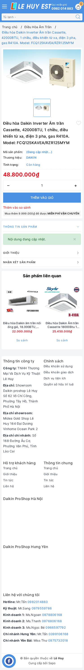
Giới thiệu (10, 474)
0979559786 (42, 608)
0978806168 (52, 615)
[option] (42, 72)
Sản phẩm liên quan (42, 275)
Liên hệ (8, 486)
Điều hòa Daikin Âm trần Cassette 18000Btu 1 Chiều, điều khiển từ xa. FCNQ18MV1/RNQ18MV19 (62, 325)
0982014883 (38, 602)
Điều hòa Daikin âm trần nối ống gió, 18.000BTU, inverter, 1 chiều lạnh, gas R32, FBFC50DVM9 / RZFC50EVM (22, 325)
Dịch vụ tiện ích (55, 378)
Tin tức (8, 480)
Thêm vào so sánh (17, 207)
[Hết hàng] (41, 301)
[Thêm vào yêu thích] (78, 123)
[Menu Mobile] (4, 5)
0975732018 (58, 640)
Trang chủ (10, 468)
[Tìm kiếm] (77, 17)
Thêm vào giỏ (42, 198)
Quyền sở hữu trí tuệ (59, 384)
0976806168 (52, 621)
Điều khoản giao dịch (59, 372)
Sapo (52, 663)
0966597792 (55, 627)
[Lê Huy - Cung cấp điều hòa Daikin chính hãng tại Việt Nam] (31, 6)
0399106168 (59, 634)
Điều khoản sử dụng (58, 366)
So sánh (22, 340)
